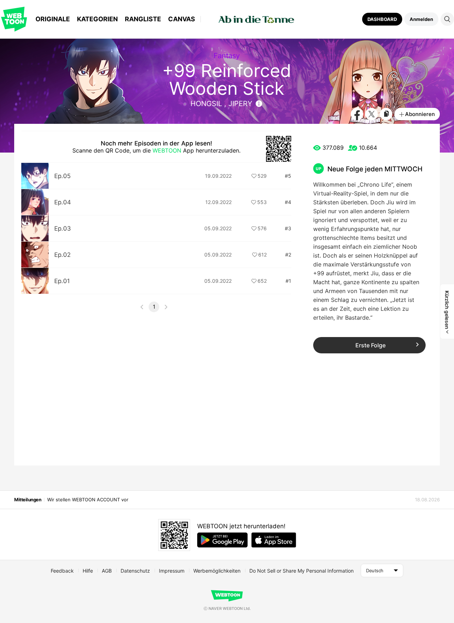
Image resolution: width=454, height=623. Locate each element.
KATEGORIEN (97, 19)
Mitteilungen (27, 499)
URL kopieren (386, 114)
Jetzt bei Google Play (222, 540)
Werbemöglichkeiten (216, 571)
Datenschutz (135, 571)
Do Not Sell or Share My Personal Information (301, 571)
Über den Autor (258, 103)
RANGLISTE (143, 19)
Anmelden (421, 19)
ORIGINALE (52, 19)
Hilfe (88, 571)
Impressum (171, 571)
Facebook (357, 114)
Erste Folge (370, 345)
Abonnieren (420, 114)
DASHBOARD (382, 19)
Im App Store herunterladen (273, 540)
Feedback (62, 571)
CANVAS (181, 19)
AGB (107, 571)
